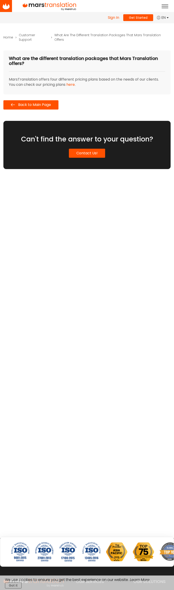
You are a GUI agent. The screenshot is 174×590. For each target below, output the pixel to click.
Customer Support (27, 37)
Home (8, 37)
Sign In (113, 17)
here (70, 84)
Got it (13, 585)
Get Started (138, 17)
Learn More (139, 579)
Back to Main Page (34, 104)
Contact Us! (87, 153)
